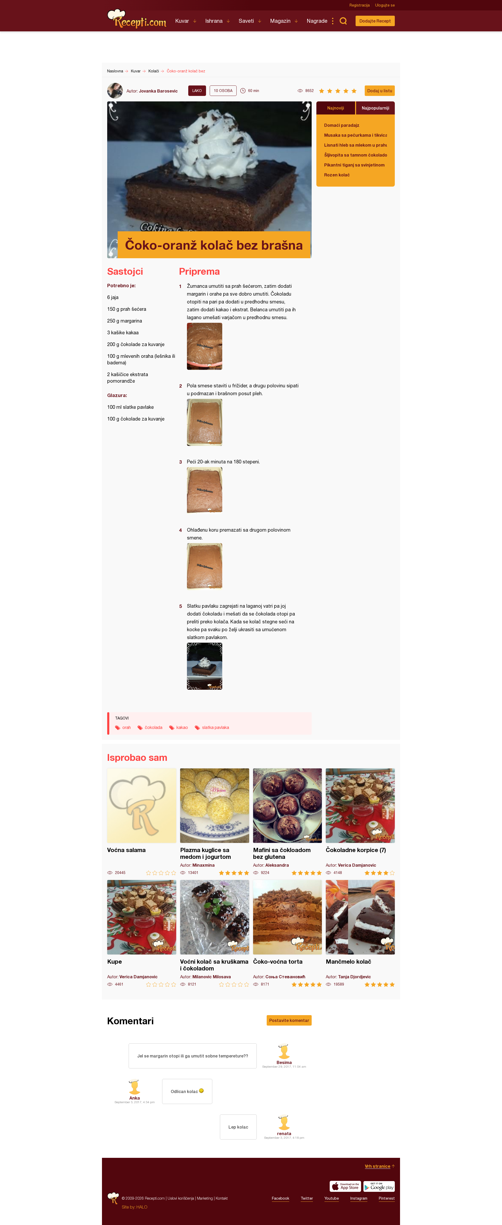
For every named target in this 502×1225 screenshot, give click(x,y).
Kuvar (182, 21)
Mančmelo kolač (360, 933)
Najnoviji (335, 107)
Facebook (280, 1198)
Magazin (280, 21)
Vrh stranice (377, 1166)
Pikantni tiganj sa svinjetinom (354, 164)
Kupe (141, 933)
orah (126, 727)
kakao (182, 727)
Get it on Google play (379, 1186)
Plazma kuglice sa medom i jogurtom (214, 821)
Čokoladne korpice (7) (360, 821)
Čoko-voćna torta (287, 933)
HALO (141, 1207)
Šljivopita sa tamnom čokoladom (355, 154)
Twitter (307, 1198)
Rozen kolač (337, 174)
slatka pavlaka (215, 727)
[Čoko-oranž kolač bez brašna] (243, 346)
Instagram (358, 1198)
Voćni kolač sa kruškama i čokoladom (214, 933)
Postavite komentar (289, 1020)
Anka (134, 1097)
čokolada (153, 727)
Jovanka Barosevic (158, 90)
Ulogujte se (385, 5)
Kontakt (222, 1198)
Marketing (205, 1198)
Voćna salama (141, 821)
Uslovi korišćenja (181, 1198)
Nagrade (317, 21)
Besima (284, 1062)
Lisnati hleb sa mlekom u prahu (355, 144)
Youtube (331, 1198)
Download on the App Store (345, 1186)
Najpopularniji (375, 107)
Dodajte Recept (375, 20)
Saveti (246, 21)
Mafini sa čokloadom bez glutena (287, 821)
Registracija (360, 5)
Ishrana (214, 21)
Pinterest (387, 1198)
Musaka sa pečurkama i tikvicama (355, 135)
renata (284, 1133)
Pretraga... (343, 21)
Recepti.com (137, 19)
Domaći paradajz (342, 125)
